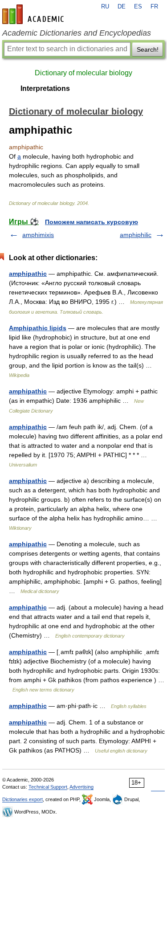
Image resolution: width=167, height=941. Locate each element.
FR (154, 7)
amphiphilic (135, 234)
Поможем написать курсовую (91, 221)
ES (138, 7)
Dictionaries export (22, 799)
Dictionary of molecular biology (83, 73)
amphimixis (38, 234)
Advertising (81, 787)
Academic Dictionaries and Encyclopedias (76, 33)
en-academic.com (34, 14)
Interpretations (45, 88)
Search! (148, 49)
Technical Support (48, 787)
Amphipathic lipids (37, 327)
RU (105, 7)
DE (122, 7)
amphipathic (28, 273)
